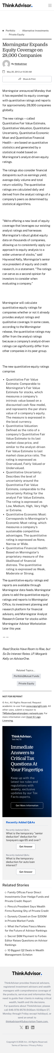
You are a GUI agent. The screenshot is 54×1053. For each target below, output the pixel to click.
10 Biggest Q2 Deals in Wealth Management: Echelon (24, 952)
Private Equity (16, 34)
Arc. (26, 1042)
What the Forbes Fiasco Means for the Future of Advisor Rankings (26, 928)
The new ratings (12, 118)
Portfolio (11, 30)
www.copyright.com (36, 706)
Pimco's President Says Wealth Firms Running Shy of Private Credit (27, 908)
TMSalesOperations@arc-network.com (22, 713)
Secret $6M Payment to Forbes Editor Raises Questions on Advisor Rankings (26, 940)
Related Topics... (25, 670)
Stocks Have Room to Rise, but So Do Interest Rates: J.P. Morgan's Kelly (26, 653)
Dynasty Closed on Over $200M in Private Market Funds (26, 918)
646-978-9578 (17, 1009)
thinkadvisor (21, 64)
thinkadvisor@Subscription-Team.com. (27, 1021)
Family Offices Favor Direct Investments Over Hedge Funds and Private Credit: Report (27, 897)
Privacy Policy (36, 1045)
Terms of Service (20, 1045)
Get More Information (27, 805)
